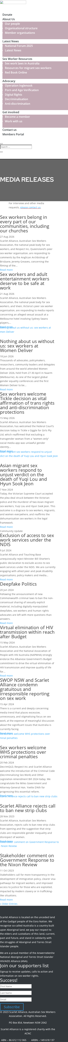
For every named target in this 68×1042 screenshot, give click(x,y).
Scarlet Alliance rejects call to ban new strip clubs (27, 808)
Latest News (10, 41)
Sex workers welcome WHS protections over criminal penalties (23, 752)
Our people (12, 24)
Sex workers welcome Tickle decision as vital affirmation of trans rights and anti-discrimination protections (27, 403)
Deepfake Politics (18, 584)
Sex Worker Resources (17, 59)
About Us (8, 19)
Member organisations (20, 33)
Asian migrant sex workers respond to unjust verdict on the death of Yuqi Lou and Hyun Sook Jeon (23, 474)
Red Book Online (16, 72)
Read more (6, 269)
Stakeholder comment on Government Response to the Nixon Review (27, 860)
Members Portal (13, 134)
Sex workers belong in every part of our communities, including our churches (24, 224)
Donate (7, 15)
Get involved (10, 112)
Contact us (9, 130)
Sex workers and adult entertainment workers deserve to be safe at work (24, 281)
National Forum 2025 (19, 46)
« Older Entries (8, 903)
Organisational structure (21, 28)
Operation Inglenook (18, 85)
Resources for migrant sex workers (28, 68)
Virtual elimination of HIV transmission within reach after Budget (27, 632)
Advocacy (8, 81)
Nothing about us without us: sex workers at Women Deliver (27, 345)
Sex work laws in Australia (22, 63)
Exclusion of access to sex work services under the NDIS (27, 539)
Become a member (17, 117)
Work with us (13, 121)
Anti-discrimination (17, 104)
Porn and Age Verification (22, 90)
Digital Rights (13, 95)
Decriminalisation (16, 99)
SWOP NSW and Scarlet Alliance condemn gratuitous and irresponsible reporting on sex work (24, 689)
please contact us (30, 207)
